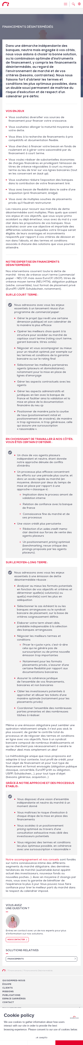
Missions (8, 991)
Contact (8, 1002)
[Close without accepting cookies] (14, 1042)
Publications (11, 995)
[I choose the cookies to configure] (42, 1042)
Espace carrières (13, 998)
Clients (7, 987)
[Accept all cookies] (69, 1042)
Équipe (6, 984)
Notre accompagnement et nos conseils (32, 859)
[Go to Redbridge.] (3, 970)
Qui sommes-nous (13, 980)
